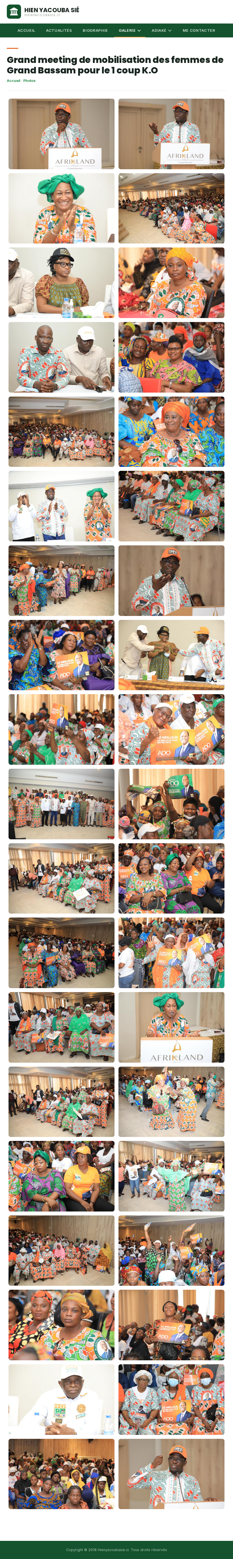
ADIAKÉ (159, 30)
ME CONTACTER (199, 30)
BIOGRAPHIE (95, 30)
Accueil (13, 81)
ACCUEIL (26, 30)
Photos (29, 81)
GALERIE (127, 30)
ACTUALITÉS (59, 30)
